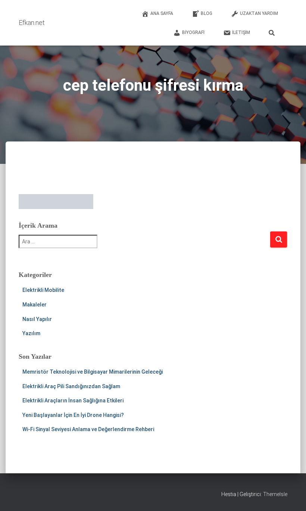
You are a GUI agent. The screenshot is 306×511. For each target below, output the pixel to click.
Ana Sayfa (161, 13)
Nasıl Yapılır (37, 319)
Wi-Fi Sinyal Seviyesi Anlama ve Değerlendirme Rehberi (88, 429)
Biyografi (193, 32)
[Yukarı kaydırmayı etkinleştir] (291, 496)
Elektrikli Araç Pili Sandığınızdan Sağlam (71, 386)
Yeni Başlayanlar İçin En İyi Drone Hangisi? (73, 415)
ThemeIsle (275, 494)
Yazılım (31, 333)
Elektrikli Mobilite (43, 290)
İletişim (241, 32)
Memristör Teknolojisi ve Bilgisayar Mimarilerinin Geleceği (92, 372)
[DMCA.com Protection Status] (56, 201)
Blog (206, 13)
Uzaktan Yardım (259, 13)
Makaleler (34, 305)
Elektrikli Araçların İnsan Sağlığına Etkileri (73, 400)
